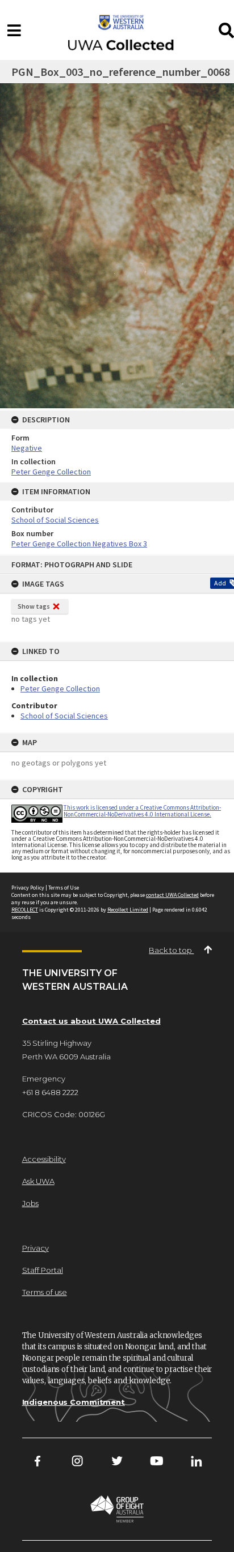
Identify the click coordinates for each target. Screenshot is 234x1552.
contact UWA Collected (172, 895)
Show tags (34, 606)
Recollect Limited (127, 909)
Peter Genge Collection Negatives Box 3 (79, 543)
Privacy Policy (27, 887)
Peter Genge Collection (60, 688)
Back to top (171, 950)
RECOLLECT (24, 909)
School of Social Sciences (64, 716)
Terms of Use (63, 887)
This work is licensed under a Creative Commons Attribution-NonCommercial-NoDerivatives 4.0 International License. (142, 810)
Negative (26, 448)
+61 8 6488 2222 (50, 1092)
